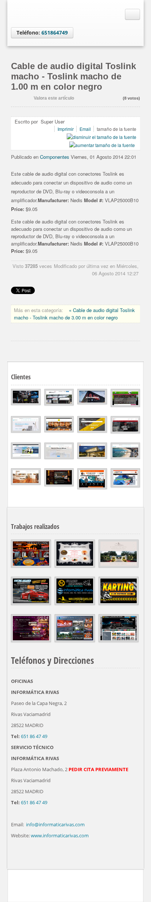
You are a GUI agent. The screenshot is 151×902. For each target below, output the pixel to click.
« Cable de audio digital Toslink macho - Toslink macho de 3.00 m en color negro (74, 314)
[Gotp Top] (138, 883)
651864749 (54, 32)
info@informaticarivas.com (55, 824)
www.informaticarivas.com (60, 835)
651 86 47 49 (34, 736)
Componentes (54, 156)
